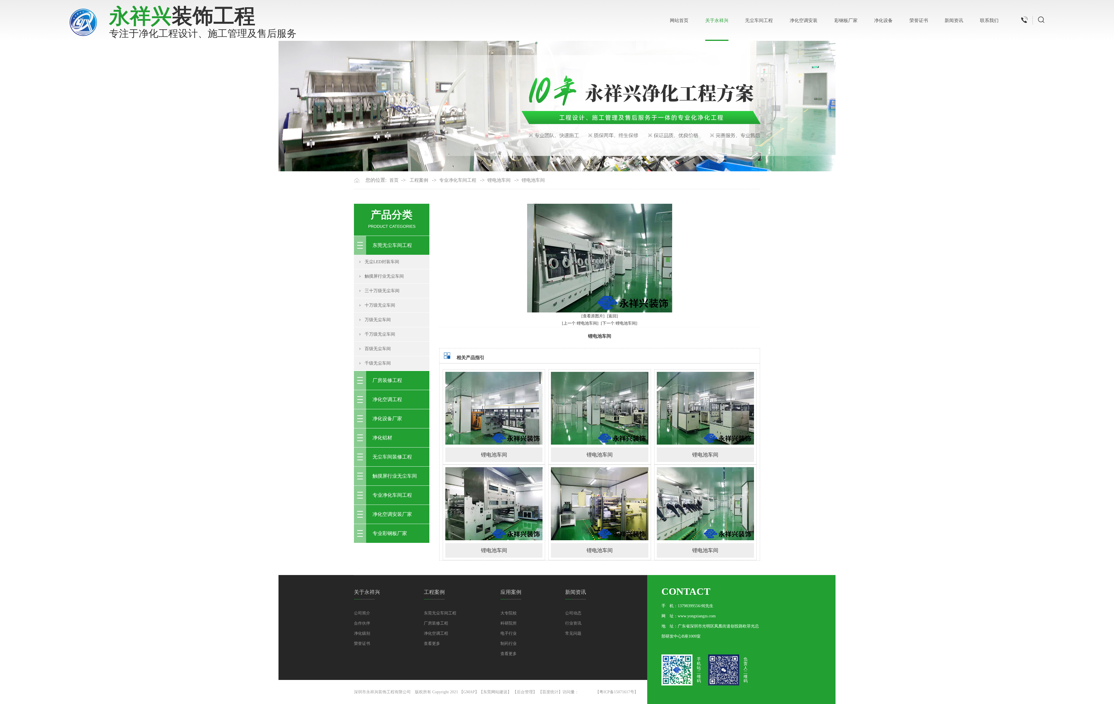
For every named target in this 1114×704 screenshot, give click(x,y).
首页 (394, 180)
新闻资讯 (954, 20)
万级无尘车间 (378, 319)
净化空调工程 (387, 399)
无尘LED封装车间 (382, 261)
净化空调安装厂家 (392, 514)
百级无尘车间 (378, 348)
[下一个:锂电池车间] (619, 323)
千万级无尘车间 (380, 334)
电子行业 (508, 633)
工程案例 (419, 180)
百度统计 (550, 692)
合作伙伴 (362, 623)
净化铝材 (382, 438)
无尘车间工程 (759, 20)
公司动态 (573, 613)
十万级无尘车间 (380, 305)
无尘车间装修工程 (392, 457)
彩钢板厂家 (846, 20)
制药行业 (508, 643)
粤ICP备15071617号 (616, 692)
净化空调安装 (804, 20)
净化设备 (883, 20)
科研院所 (508, 623)
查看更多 (432, 643)
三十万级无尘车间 (382, 290)
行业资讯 (573, 623)
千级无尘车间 (378, 363)
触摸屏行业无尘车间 (384, 276)
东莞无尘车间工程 (392, 245)
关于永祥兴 (716, 20)
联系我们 (989, 20)
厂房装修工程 (387, 380)
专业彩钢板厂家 (389, 533)
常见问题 (573, 633)
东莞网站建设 (495, 692)
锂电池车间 (499, 180)
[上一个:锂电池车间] (580, 323)
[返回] (612, 316)
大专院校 (508, 613)
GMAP (469, 692)
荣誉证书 (918, 20)
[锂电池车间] (493, 408)
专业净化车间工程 (457, 180)
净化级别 (362, 633)
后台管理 (525, 692)
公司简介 (362, 613)
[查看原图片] (593, 316)
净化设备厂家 (387, 418)
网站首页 (679, 20)
